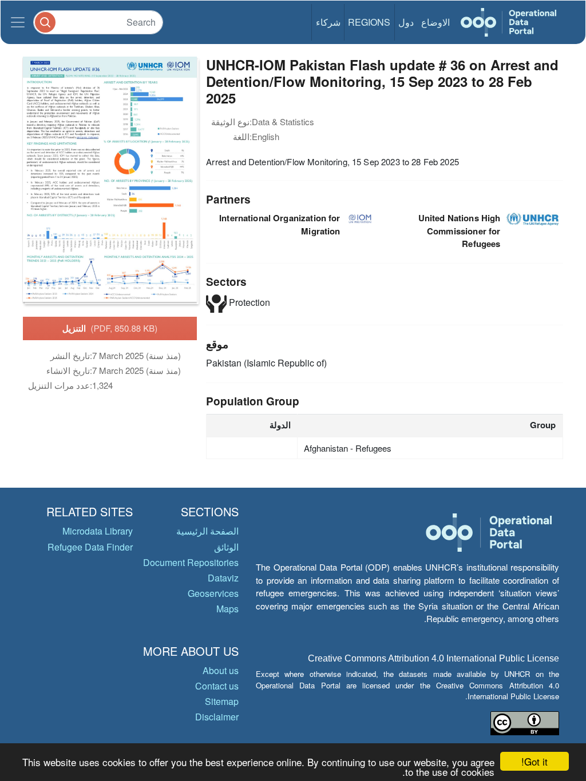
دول (406, 22)
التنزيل (110, 328)
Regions (369, 22)
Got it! (534, 761)
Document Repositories (191, 562)
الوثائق (226, 546)
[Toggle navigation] (17, 22)
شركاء (328, 22)
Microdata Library (97, 530)
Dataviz (223, 577)
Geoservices (213, 593)
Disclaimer (217, 716)
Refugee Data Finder (90, 546)
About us (221, 670)
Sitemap (222, 701)
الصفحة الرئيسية (207, 530)
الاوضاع (435, 22)
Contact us (217, 685)
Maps (227, 608)
